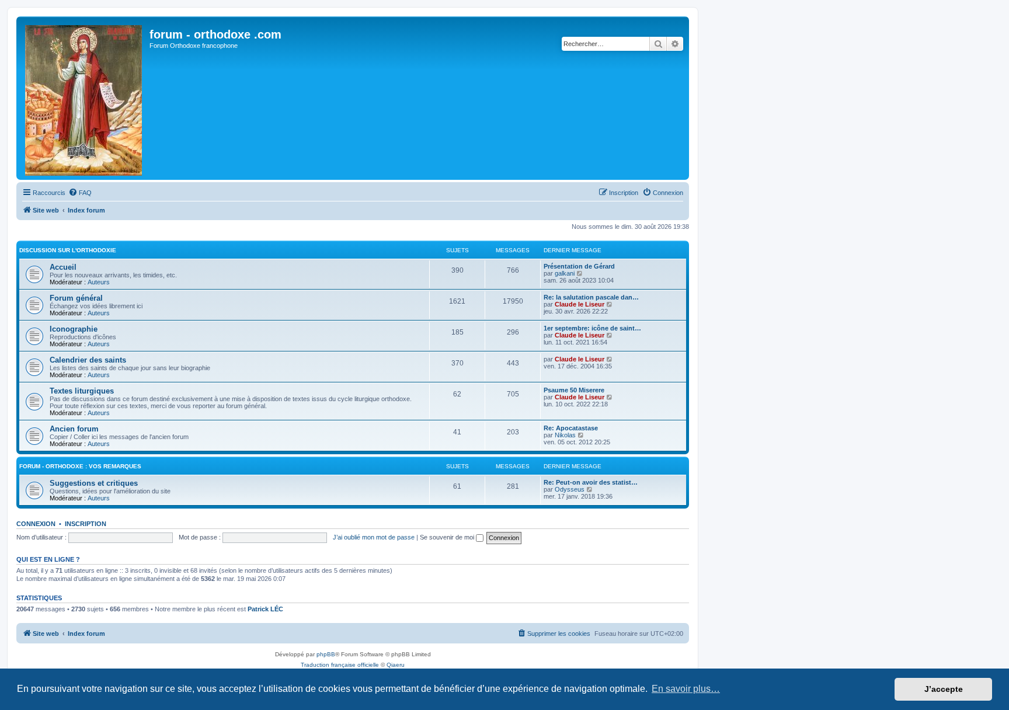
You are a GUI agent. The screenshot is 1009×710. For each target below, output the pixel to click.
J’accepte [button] (943, 689)
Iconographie (74, 329)
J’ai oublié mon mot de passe (374, 537)
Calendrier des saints (88, 360)
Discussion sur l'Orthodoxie (67, 250)
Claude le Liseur (579, 304)
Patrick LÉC (265, 608)
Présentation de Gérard (579, 266)
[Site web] (84, 98)
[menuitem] (80, 193)
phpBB (325, 654)
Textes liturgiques (82, 391)
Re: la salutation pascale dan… (591, 297)
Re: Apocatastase (571, 427)
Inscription (85, 523)
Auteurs (99, 282)
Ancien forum (74, 428)
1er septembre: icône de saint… (592, 328)
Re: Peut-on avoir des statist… (591, 482)
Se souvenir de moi (448, 537)
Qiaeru (396, 665)
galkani (565, 273)
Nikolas (565, 434)
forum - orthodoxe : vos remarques (80, 466)
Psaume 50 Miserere (574, 390)
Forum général (76, 298)
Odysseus (569, 489)
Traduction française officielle (340, 665)
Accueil (63, 267)
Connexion (35, 523)
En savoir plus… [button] (686, 689)
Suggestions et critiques (94, 483)
